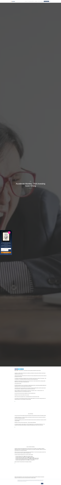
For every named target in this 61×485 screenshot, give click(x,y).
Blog (30, 181)
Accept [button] (42, 483)
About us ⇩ (26, 1)
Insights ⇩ (36, 1)
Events (39, 1)
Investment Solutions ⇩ (31, 1)
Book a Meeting (46, 1)
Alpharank (42, 1)
